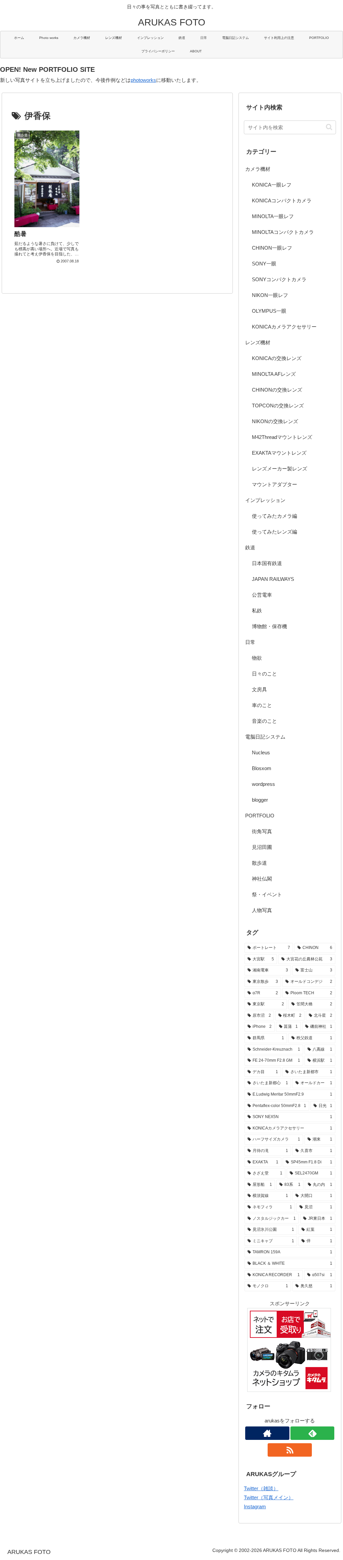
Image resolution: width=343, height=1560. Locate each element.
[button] (329, 127)
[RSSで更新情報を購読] (290, 1450)
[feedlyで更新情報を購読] (312, 1433)
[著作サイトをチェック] (267, 1433)
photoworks (143, 80)
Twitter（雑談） (261, 1488)
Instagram (255, 1506)
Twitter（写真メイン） (268, 1497)
